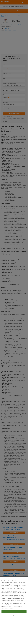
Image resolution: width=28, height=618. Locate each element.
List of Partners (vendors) (7, 608)
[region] (14, 597)
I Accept (14, 612)
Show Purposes (14, 615)
